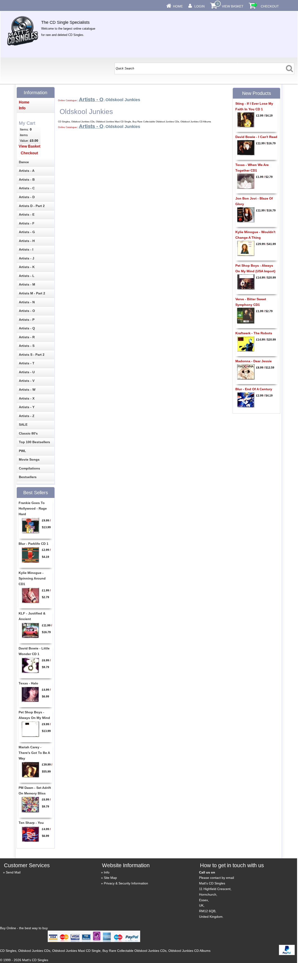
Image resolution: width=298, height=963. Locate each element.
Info (106, 872)
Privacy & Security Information (126, 883)
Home (178, 6)
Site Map (110, 878)
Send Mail (13, 872)
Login (199, 6)
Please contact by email (216, 878)
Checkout (270, 6)
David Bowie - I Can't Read (256, 137)
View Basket (233, 6)
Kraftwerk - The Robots (253, 333)
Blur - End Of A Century (253, 389)
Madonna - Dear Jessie (253, 361)
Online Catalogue (67, 100)
